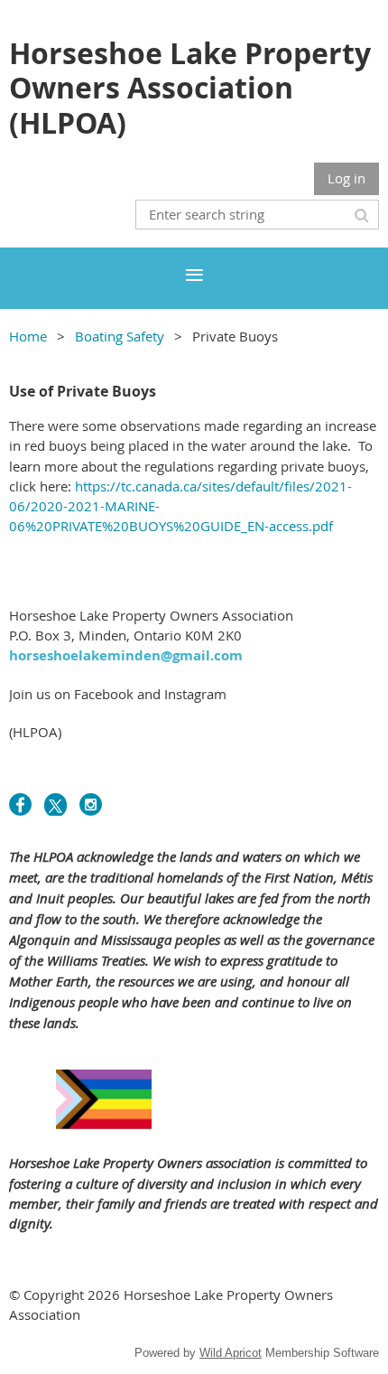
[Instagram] (90, 804)
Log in (346, 178)
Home (28, 336)
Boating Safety (119, 336)
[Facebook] (20, 804)
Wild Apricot (230, 1353)
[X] (55, 804)
